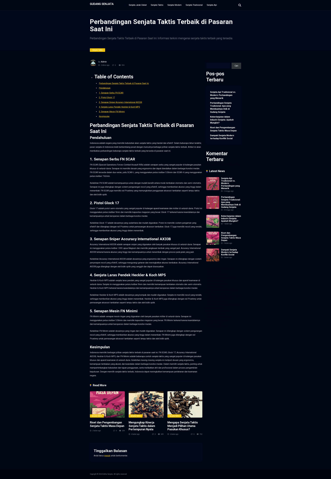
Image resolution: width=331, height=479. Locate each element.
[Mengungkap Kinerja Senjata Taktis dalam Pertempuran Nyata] (146, 404)
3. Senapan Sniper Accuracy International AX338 (120, 102)
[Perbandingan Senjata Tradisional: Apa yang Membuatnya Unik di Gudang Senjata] (212, 208)
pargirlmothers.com (215, 323)
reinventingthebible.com (217, 326)
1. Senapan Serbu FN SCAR (111, 93)
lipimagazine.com (214, 308)
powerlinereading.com (216, 284)
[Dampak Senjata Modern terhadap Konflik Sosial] (212, 261)
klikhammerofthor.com (216, 302)
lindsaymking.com (231, 305)
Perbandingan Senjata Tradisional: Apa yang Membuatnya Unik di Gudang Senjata (221, 107)
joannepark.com (213, 269)
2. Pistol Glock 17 (107, 97)
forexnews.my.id (223, 293)
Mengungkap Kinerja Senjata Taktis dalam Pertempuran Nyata (142, 426)
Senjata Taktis (157, 5)
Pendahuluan (104, 88)
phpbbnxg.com (229, 277)
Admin (104, 62)
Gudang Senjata (102, 3)
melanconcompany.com (216, 275)
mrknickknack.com (214, 277)
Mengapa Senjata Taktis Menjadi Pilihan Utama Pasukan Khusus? (182, 426)
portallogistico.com (215, 281)
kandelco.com (227, 269)
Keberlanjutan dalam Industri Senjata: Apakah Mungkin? (222, 120)
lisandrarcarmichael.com (217, 311)
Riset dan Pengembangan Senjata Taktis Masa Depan (107, 424)
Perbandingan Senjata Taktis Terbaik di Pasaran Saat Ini (124, 83)
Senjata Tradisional (194, 5)
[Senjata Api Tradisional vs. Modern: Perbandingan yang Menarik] (212, 189)
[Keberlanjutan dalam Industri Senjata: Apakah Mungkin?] (212, 227)
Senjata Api (212, 5)
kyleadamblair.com (214, 305)
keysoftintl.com (213, 272)
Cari (208, 61)
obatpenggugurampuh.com (218, 317)
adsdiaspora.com (232, 296)
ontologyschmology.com (217, 320)
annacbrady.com (225, 299)
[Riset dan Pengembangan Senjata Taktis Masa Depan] (107, 404)
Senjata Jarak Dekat (138, 5)
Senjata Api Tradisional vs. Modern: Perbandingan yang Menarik (223, 95)
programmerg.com (214, 287)
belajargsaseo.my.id (215, 296)
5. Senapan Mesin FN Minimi (112, 111)
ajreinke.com (211, 299)
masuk (107, 455)
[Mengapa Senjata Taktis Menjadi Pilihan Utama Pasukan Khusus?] (184, 404)
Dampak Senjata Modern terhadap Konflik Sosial (222, 137)
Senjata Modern (174, 5)
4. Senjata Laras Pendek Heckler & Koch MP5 (119, 107)
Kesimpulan (104, 116)
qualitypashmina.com (215, 290)
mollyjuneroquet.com (215, 314)
